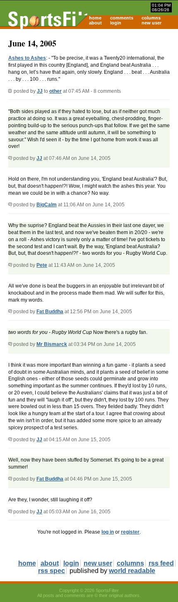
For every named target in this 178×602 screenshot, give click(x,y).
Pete (41, 265)
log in (107, 532)
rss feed (161, 563)
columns (151, 17)
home (95, 17)
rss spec (51, 570)
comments (121, 17)
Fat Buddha (49, 311)
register (130, 532)
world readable (132, 570)
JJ (40, 91)
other (55, 91)
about (95, 22)
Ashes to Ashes (27, 58)
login (115, 22)
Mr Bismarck (51, 344)
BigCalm (46, 205)
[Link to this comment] (10, 158)
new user (151, 22)
